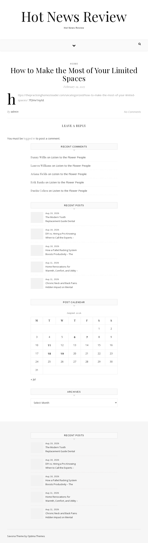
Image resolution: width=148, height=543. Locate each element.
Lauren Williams (41, 165)
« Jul (33, 379)
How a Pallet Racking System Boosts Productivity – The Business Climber (61, 252)
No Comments (132, 112)
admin (15, 111)
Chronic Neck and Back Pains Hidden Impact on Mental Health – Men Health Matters (61, 285)
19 (62, 353)
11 (49, 345)
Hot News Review (74, 16)
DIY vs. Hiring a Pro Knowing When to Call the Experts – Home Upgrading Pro (60, 236)
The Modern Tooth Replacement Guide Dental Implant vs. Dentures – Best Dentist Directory (60, 219)
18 (49, 353)
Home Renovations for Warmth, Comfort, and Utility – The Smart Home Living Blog (61, 269)
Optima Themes (36, 536)
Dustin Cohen (39, 190)
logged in (29, 138)
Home (74, 63)
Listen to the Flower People (68, 157)
